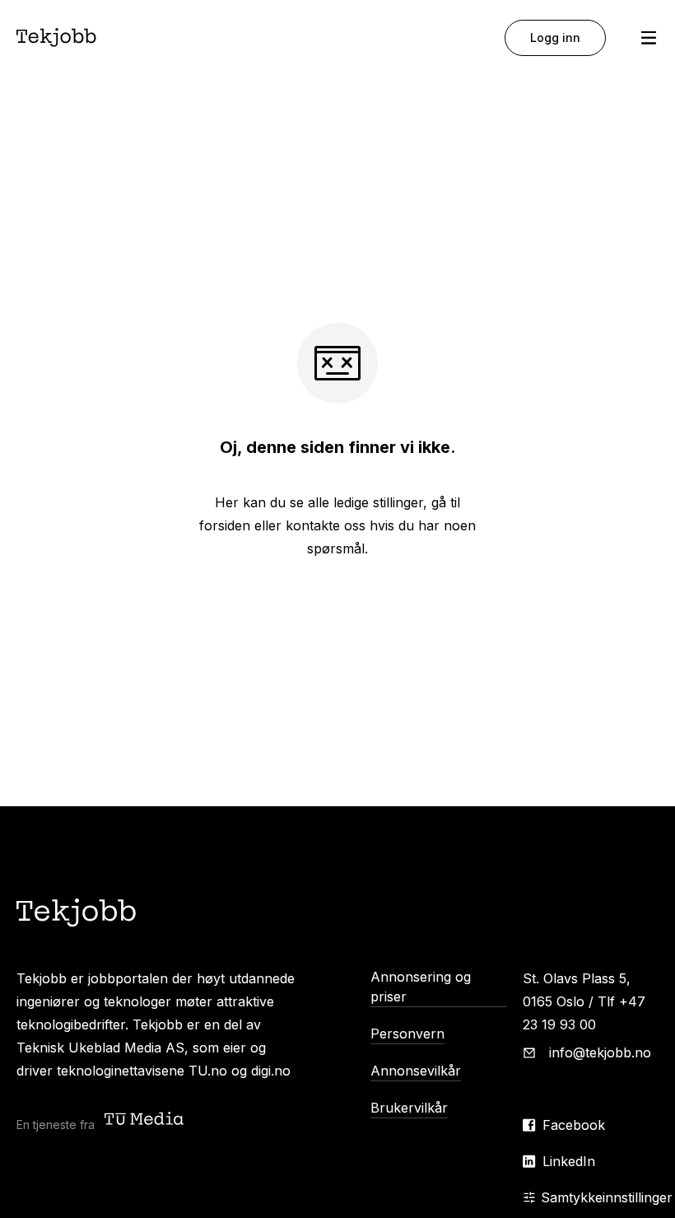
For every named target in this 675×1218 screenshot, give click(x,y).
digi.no (271, 1070)
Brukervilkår (409, 1107)
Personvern (407, 1033)
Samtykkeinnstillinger (607, 1197)
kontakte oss (325, 525)
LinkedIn (568, 1161)
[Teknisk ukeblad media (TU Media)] (146, 1120)
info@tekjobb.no (600, 1052)
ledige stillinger (378, 502)
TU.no (208, 1070)
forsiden (224, 525)
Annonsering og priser (420, 986)
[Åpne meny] (649, 38)
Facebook (573, 1125)
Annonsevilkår (415, 1070)
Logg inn (555, 37)
